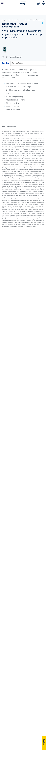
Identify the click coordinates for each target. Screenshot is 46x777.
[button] (43, 23)
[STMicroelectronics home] (23, 3)
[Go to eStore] (39, 3)
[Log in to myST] (43, 3)
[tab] (5, 63)
